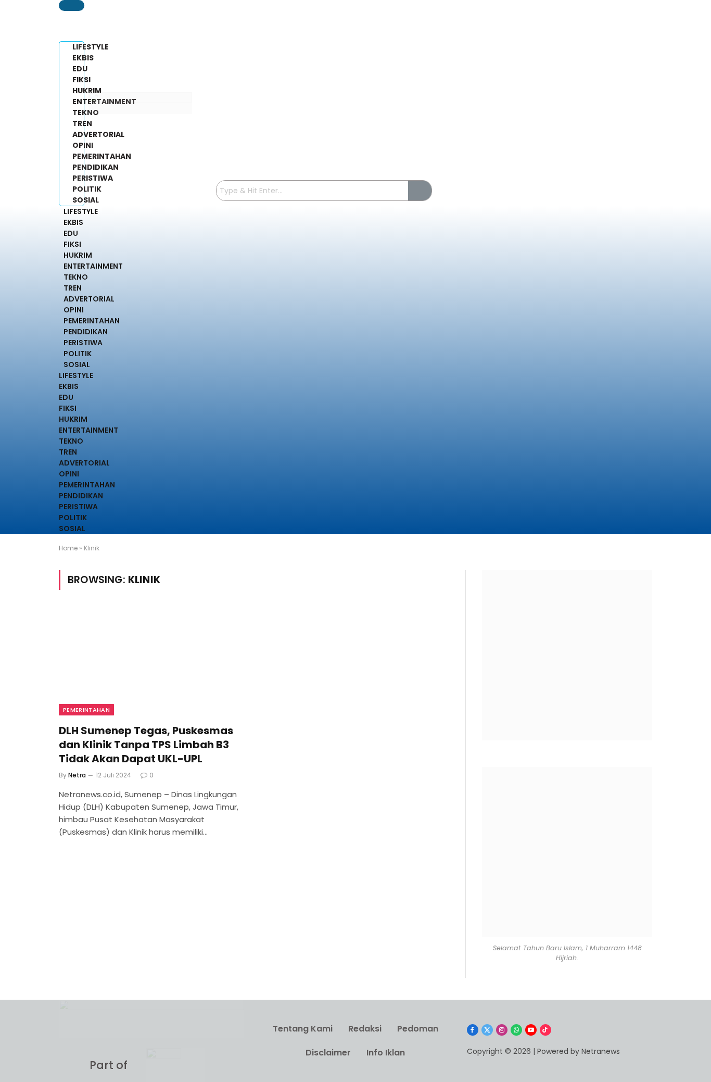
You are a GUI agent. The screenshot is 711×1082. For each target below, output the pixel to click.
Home (68, 548)
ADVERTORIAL (89, 299)
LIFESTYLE (81, 211)
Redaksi (365, 1029)
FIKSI (72, 244)
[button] (71, 5)
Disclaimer (328, 1053)
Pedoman (417, 1029)
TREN (73, 288)
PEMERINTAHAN (92, 321)
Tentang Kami (303, 1029)
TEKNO (76, 277)
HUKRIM (78, 255)
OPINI (74, 310)
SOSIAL (77, 364)
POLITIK (78, 353)
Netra (77, 775)
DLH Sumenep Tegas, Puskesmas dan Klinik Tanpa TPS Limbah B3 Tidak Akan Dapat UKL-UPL (146, 745)
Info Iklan (385, 1053)
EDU (71, 233)
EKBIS (73, 222)
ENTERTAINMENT (93, 266)
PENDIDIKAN (86, 331)
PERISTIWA (83, 342)
